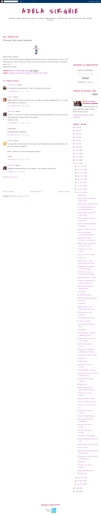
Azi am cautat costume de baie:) (87, 355)
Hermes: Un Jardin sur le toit (86, 229)
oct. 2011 (81, 173)
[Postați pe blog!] (31, 71)
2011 (77, 163)
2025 (77, 131)
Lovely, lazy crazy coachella (86, 254)
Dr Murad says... (82, 473)
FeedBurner (90, 82)
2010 (77, 488)
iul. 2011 (80, 182)
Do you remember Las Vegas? (86, 370)
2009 (77, 491)
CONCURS (12, 73)
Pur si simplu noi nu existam (86, 318)
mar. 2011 (81, 477)
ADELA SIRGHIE (50, 11)
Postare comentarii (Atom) (20, 196)
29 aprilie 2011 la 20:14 (18, 135)
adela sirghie (11, 111)
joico (45, 73)
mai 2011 (81, 189)
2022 (77, 140)
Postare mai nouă (8, 191)
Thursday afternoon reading (85, 398)
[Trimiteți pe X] (33, 71)
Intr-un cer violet (82, 447)
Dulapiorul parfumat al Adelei (86, 277)
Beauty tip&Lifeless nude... (85, 470)
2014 (77, 153)
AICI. (9, 64)
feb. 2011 (81, 481)
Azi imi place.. (81, 258)
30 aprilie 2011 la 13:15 (18, 159)
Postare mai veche (63, 191)
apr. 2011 (81, 192)
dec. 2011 (81, 166)
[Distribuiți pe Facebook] (35, 71)
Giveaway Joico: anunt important (87, 204)
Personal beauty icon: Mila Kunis (87, 444)
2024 (77, 134)
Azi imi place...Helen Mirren (86, 436)
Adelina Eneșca (12, 85)
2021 (77, 144)
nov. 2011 (81, 169)
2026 (77, 127)
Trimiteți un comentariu (10, 177)
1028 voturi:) (81, 462)
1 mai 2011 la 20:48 (16, 171)
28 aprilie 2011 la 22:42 (18, 106)
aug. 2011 (81, 179)
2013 (77, 157)
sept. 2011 (81, 176)
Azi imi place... (82, 195)
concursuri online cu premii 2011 (29, 73)
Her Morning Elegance (84, 295)
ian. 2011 (81, 484)
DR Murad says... (82, 361)
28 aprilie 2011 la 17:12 (18, 91)
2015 (77, 150)
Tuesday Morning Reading (85, 416)
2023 (77, 137)
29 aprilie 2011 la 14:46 (18, 123)
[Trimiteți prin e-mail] (30, 71)
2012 (77, 160)
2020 (77, 147)
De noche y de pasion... (84, 321)
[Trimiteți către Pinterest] (37, 71)
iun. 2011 (81, 186)
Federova (10, 97)
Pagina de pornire (35, 191)
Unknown (10, 140)
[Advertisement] (50, 29)
